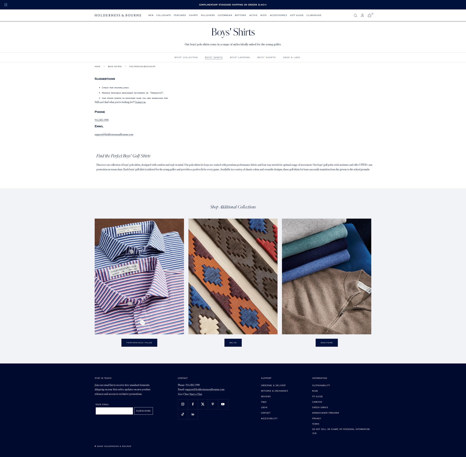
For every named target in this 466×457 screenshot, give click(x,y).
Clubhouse (314, 15)
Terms (315, 423)
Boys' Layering (240, 57)
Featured (180, 15)
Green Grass (320, 407)
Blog (315, 390)
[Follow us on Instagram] (183, 404)
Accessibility (269, 418)
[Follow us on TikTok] (183, 414)
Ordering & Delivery (273, 385)
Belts (233, 342)
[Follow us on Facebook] (193, 404)
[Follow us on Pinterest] (213, 404)
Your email (102, 404)
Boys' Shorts (266, 57)
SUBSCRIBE (143, 410)
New (150, 15)
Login (264, 407)
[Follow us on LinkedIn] (193, 414)
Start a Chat (195, 394)
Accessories (278, 15)
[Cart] (369, 15)
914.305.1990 (101, 120)
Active (253, 15)
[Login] (362, 15)
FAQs (264, 401)
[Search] (355, 15)
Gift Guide (297, 15)
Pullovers (208, 15)
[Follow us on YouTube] (223, 404)
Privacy (316, 418)
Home (97, 66)
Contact (265, 412)
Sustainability (321, 385)
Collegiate (163, 15)
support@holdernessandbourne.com (114, 134)
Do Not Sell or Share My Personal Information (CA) (341, 431)
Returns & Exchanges (274, 390)
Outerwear (225, 15)
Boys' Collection (186, 57)
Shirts (193, 15)
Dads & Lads (291, 57)
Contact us (140, 102)
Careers (317, 401)
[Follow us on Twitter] (203, 404)
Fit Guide (317, 396)
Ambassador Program (325, 412)
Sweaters (327, 342)
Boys (263, 15)
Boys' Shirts (214, 57)
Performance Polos (139, 342)
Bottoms (240, 15)
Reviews (266, 396)
